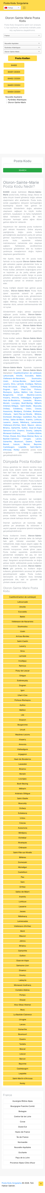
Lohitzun (37, 419)
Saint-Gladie (25, 406)
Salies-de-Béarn (17, 419)
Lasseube (27, 400)
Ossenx (29, 441)
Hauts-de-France (22, 1132)
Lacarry (6, 384)
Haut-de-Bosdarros (11, 400)
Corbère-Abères (34, 433)
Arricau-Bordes (19, 381)
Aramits (29, 419)
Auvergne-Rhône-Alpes (22, 1101)
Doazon (38, 392)
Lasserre (6, 422)
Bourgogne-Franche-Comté (22, 1106)
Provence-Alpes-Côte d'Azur (22, 1163)
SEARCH (22, 170)
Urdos (28, 408)
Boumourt (18, 441)
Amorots (15, 397)
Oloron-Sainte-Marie (17, 102)
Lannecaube (36, 422)
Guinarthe (7, 441)
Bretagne (22, 1111)
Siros (13, 384)
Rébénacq (24, 422)
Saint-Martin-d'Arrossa (22, 1078)
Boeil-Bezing (26, 403)
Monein (6, 403)
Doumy (29, 430)
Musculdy (37, 406)
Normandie (22, 1142)
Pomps (6, 436)
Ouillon (25, 428)
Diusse (13, 436)
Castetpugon (8, 447)
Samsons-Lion (9, 430)
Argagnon (37, 397)
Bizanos (38, 400)
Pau (34, 417)
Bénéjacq (18, 411)
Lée (31, 392)
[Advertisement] (22, 130)
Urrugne (27, 439)
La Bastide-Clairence (23, 1014)
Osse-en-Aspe (35, 428)
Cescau (38, 408)
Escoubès (29, 376)
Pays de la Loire (23, 1157)
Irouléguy (29, 384)
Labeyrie (37, 430)
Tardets (38, 441)
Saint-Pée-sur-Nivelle (23, 414)
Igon (15, 389)
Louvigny (15, 403)
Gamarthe (15, 428)
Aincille (19, 376)
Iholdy (16, 450)
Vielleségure (26, 397)
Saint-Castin (36, 381)
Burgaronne (8, 395)
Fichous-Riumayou (23, 700)
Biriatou (6, 428)
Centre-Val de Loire (22, 1116)
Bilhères (38, 414)
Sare (39, 417)
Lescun (16, 444)
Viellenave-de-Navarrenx (14, 378)
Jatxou (38, 425)
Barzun (27, 444)
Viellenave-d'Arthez (11, 425)
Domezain (7, 417)
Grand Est (22, 1127)
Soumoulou (36, 378)
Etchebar (27, 411)
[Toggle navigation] (24, 7)
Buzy (37, 436)
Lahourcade (8, 376)
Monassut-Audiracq (11, 433)
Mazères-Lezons (34, 395)
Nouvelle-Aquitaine (13, 97)
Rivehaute (37, 411)
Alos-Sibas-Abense (25, 436)
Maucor (31, 425)
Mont (24, 425)
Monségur (17, 417)
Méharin (37, 403)
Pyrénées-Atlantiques (17, 99)
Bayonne (37, 444)
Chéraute (7, 414)
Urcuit (20, 395)
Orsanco (20, 430)
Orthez (6, 419)
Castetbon (27, 417)
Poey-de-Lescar (10, 386)
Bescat (6, 444)
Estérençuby (36, 386)
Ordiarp (6, 408)
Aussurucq (7, 411)
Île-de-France (22, 1137)
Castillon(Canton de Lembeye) (27, 373)
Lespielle (22, 447)
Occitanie (22, 1152)
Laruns (38, 439)
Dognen (6, 389)
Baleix (38, 376)
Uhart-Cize (26, 389)
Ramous (37, 384)
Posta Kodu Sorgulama (16, 3)
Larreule (20, 384)
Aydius (16, 392)
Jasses (15, 422)
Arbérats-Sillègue (10, 406)
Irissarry (6, 397)
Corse (22, 1121)
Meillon (24, 392)
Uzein (5, 381)
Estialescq (17, 408)
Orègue (24, 386)
